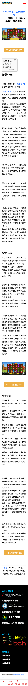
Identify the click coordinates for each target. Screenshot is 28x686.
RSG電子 (11, 12)
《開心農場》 (7, 91)
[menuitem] (24, 3)
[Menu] (24, 3)
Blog (4, 12)
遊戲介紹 (8, 64)
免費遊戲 (11, 69)
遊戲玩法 (8, 67)
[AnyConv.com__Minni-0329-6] (14, 34)
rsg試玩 (12, 568)
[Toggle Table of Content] (14, 60)
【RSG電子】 (20, 84)
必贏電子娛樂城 (19, 574)
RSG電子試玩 (8, 574)
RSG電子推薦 (19, 571)
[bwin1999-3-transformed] (11, 3)
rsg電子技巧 (8, 571)
